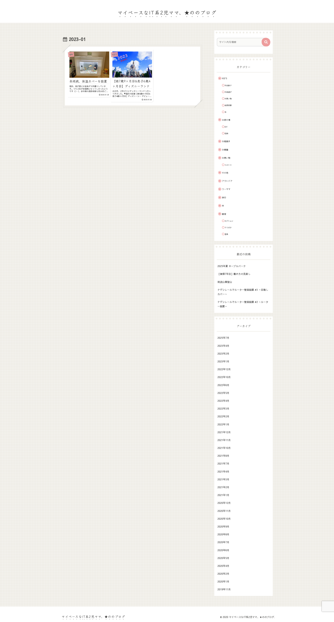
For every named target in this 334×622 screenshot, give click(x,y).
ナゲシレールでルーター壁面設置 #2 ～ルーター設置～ (242, 304)
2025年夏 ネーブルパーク (231, 266)
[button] (266, 42)
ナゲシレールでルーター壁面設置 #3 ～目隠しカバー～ (242, 292)
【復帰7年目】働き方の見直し (233, 274)
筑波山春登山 (224, 282)
